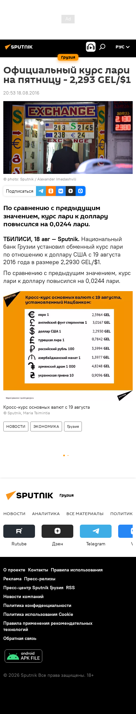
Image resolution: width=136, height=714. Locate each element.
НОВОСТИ (15, 426)
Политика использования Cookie (38, 614)
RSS (70, 587)
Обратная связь (19, 638)
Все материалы (85, 513)
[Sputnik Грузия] (19, 49)
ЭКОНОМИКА (46, 426)
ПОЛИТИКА (123, 513)
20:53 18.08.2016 (21, 93)
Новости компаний (23, 596)
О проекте (14, 570)
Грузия (73, 426)
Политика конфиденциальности (37, 605)
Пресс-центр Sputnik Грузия (33, 587)
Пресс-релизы (39, 579)
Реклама (12, 579)
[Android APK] (23, 656)
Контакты (38, 570)
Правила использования (77, 570)
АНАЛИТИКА (46, 513)
